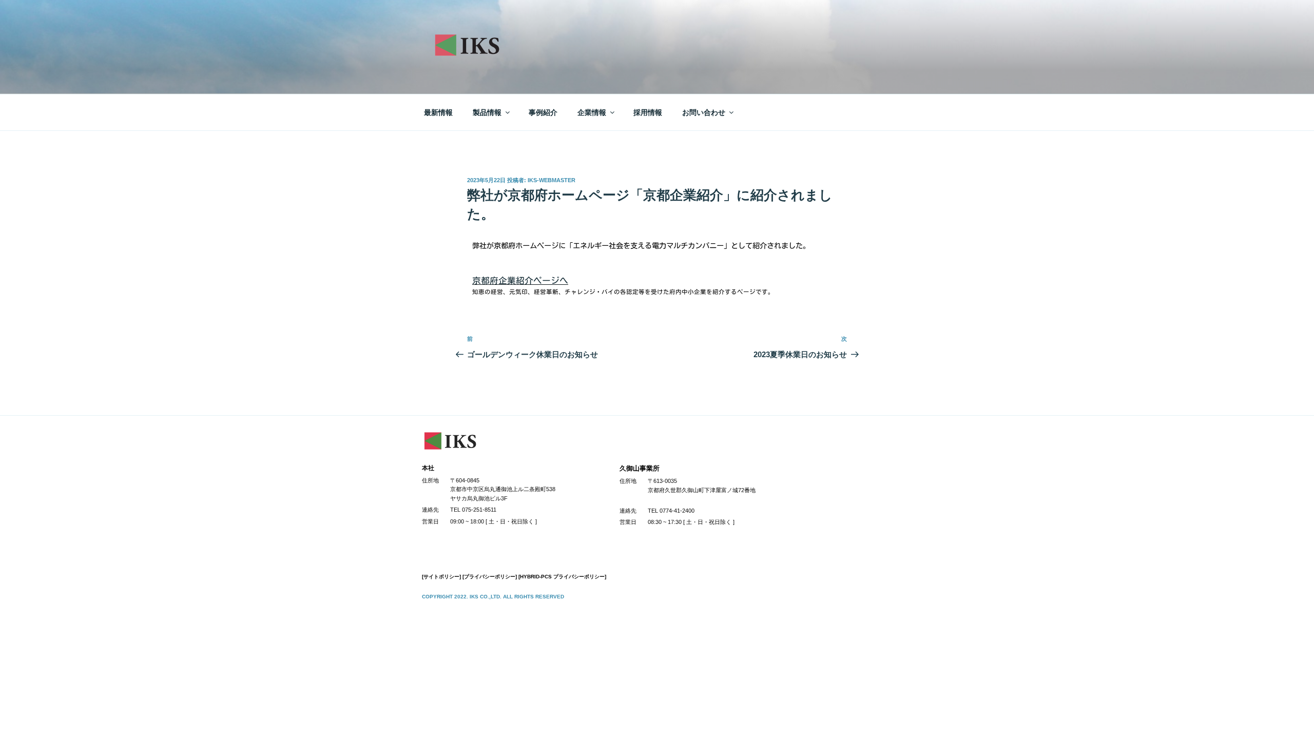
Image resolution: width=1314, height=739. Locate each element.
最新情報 (438, 112)
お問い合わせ (703, 112)
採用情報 (647, 112)
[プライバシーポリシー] (489, 576)
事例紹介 (543, 112)
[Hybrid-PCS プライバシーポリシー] (562, 576)
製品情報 (487, 112)
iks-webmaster (551, 180)
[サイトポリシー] (441, 576)
